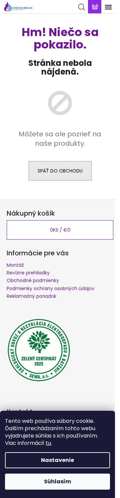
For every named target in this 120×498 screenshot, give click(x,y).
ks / (60, 230)
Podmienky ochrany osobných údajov (50, 288)
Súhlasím (57, 481)
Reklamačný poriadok (31, 296)
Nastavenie (57, 460)
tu (48, 443)
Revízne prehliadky (28, 272)
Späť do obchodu (60, 170)
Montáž (15, 265)
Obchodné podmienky (33, 280)
